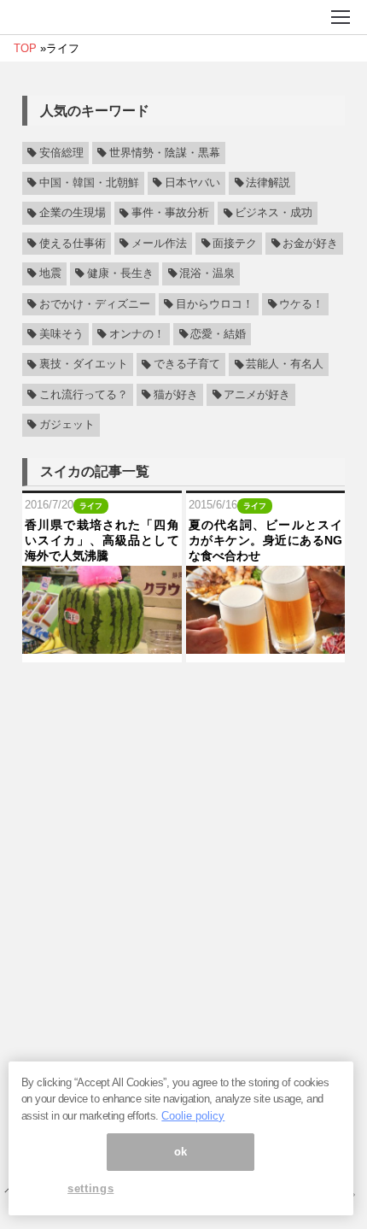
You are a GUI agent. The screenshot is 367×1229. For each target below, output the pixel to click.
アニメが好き (257, 395)
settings (90, 1188)
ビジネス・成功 (273, 214)
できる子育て (187, 365)
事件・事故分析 (170, 214)
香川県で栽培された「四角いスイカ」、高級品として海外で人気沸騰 (102, 540)
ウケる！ (301, 304)
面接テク (235, 244)
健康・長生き (120, 273)
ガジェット (67, 425)
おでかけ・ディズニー (94, 304)
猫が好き (176, 395)
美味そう (61, 334)
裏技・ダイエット (83, 365)
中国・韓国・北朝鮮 (89, 183)
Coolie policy (192, 1115)
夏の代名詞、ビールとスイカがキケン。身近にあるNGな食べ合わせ (266, 540)
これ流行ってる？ (83, 395)
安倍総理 (61, 153)
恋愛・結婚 (218, 334)
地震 (50, 273)
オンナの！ (137, 334)
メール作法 (159, 244)
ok (181, 1151)
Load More (183, 693)
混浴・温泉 (207, 273)
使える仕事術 (72, 244)
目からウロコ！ (214, 304)
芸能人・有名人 (284, 365)
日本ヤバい (192, 183)
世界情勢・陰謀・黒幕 (164, 153)
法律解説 (268, 183)
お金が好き (310, 244)
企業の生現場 (72, 214)
